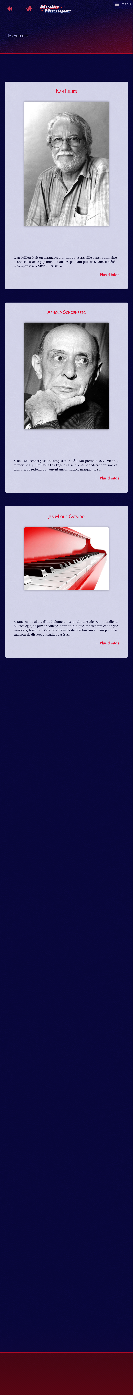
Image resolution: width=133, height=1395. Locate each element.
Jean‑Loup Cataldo (66, 516)
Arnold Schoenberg (66, 312)
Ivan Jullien (66, 91)
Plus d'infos (109, 274)
